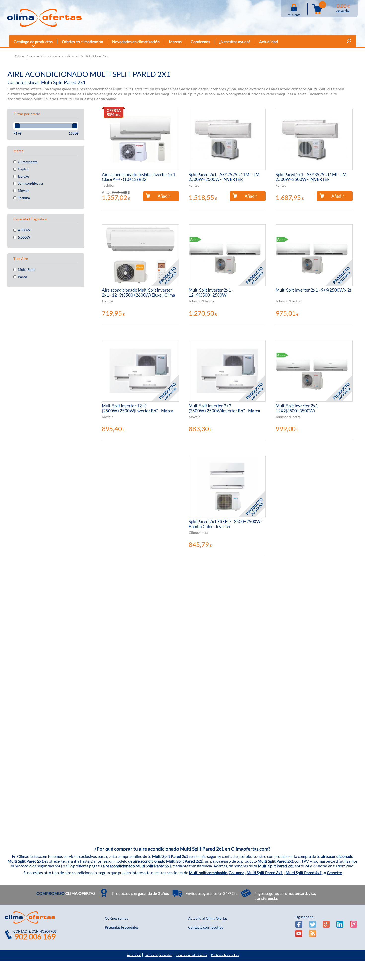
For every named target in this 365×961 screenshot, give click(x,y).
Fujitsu (23, 169)
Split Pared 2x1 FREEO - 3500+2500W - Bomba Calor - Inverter (226, 524)
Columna (236, 872)
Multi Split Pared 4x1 (304, 872)
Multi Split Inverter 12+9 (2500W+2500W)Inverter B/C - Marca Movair (137, 408)
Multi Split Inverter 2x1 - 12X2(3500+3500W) (298, 408)
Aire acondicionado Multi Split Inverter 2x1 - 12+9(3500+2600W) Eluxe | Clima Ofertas (138, 293)
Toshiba (24, 197)
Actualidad (268, 41)
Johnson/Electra (30, 183)
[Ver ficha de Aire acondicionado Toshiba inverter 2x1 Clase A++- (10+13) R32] (140, 139)
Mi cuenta (294, 14)
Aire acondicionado (39, 56)
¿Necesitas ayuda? (234, 41)
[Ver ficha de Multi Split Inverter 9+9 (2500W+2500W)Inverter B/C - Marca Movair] (227, 371)
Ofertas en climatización (82, 41)
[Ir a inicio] (44, 17)
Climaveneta (27, 161)
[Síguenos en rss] (312, 933)
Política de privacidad (158, 955)
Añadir (164, 196)
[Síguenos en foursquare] (353, 924)
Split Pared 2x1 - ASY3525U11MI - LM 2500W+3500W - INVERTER (311, 177)
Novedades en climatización (136, 41)
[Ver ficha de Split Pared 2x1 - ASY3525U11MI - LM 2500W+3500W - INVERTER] (314, 139)
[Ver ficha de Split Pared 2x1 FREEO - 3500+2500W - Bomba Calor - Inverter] (227, 486)
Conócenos (200, 41)
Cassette (334, 872)
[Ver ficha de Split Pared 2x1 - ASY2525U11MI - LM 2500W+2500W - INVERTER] (227, 139)
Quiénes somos (116, 918)
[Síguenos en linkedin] (339, 924)
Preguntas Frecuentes (121, 927)
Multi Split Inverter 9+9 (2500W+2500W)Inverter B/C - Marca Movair (224, 408)
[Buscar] (349, 41)
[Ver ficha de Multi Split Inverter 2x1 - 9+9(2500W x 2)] (314, 255)
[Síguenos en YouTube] (298, 933)
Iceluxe (23, 176)
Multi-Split (26, 269)
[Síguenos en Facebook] (298, 924)
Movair (23, 190)
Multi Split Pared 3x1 (265, 872)
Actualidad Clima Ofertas (207, 918)
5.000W (24, 237)
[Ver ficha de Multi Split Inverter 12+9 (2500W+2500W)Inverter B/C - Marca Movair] (140, 371)
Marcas (175, 41)
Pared (22, 276)
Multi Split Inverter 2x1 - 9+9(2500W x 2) (313, 290)
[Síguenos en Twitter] (312, 924)
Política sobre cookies (225, 955)
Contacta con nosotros (205, 927)
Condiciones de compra (191, 955)
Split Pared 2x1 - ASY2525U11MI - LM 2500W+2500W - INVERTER (224, 177)
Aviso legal (134, 955)
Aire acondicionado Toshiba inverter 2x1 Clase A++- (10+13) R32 (138, 177)
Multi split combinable (208, 872)
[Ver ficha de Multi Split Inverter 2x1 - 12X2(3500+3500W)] (314, 371)
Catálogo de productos (33, 41)
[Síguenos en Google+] (326, 924)
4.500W (24, 230)
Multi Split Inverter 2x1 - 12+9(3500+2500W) (211, 293)
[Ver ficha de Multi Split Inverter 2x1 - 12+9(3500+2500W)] (227, 255)
